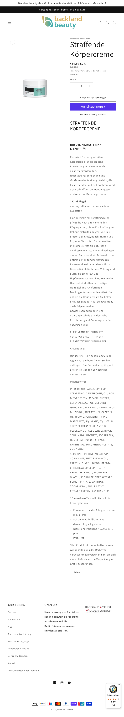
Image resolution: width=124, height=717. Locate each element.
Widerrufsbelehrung (18, 648)
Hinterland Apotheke (65, 710)
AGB (10, 626)
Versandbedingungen (19, 641)
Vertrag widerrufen (18, 655)
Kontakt (12, 663)
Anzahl (73, 79)
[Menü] (119, 685)
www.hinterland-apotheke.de (23, 670)
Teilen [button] (77, 572)
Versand (84, 71)
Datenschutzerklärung (19, 634)
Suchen (12, 612)
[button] (9, 22)
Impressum (14, 619)
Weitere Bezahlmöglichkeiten (93, 114)
